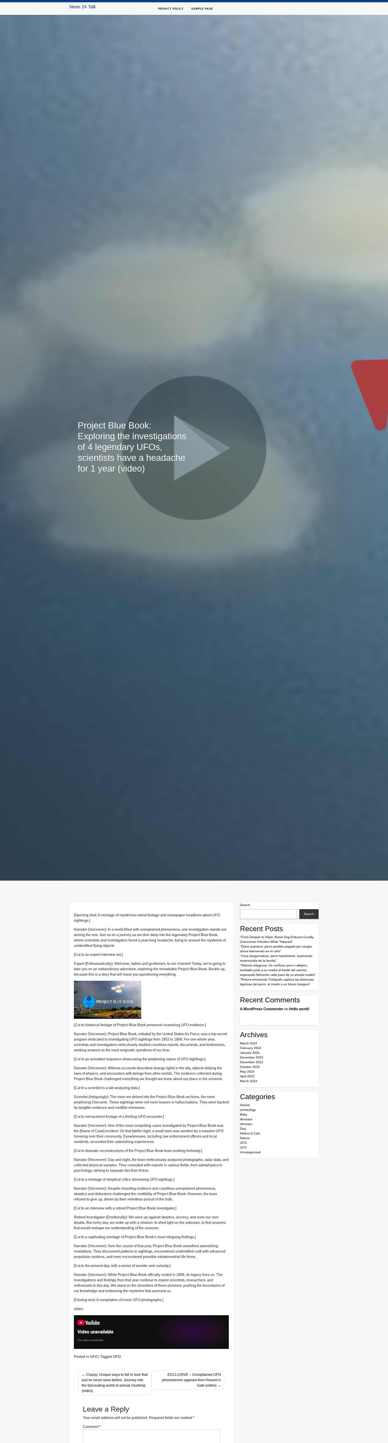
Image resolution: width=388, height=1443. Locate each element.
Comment (92, 1427)
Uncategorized (250, 1152)
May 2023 (247, 1071)
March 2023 (248, 1081)
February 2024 (250, 1048)
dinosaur (246, 1119)
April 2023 (247, 1076)
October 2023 (250, 1067)
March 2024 (248, 1043)
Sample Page (202, 8)
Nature (245, 1138)
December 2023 (251, 1057)
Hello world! (299, 1009)
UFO (93, 1357)
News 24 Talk (82, 6)
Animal (245, 1105)
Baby (243, 1114)
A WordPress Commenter (261, 1009)
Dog (243, 1128)
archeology (248, 1110)
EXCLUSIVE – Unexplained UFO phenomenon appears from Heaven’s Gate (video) (191, 1380)
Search (245, 905)
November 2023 (251, 1062)
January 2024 (250, 1052)
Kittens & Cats (250, 1133)
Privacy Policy (171, 8)
